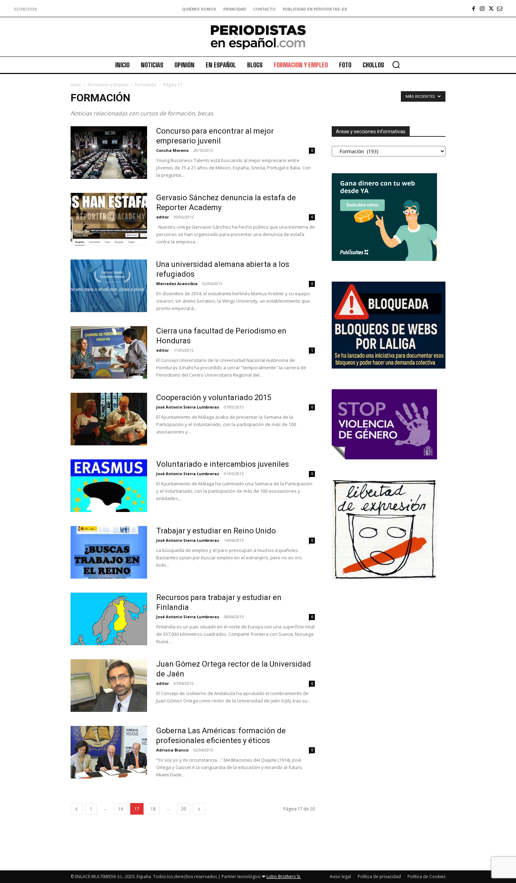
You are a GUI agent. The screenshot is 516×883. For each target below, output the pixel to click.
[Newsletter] (499, 8)
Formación (146, 85)
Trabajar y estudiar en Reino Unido (216, 530)
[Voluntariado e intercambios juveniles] (109, 485)
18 (153, 809)
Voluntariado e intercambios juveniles (222, 464)
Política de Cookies (426, 876)
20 (183, 809)
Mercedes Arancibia (177, 283)
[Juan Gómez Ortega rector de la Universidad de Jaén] (109, 685)
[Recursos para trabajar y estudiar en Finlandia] (109, 619)
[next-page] (199, 809)
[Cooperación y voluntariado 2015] (109, 419)
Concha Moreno (172, 150)
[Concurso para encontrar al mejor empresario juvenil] (109, 152)
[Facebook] (473, 8)
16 (120, 809)
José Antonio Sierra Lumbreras (187, 407)
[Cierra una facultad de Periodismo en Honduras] (109, 352)
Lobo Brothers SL (283, 876)
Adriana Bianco (172, 750)
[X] (491, 8)
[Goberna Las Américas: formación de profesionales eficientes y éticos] (109, 752)
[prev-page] (76, 809)
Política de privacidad (379, 876)
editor (162, 217)
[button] (396, 64)
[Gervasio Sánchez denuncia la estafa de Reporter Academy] (109, 219)
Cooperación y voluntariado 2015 (213, 397)
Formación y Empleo (108, 85)
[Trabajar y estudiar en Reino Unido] (109, 552)
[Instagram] (482, 8)
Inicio (76, 85)
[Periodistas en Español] (258, 36)
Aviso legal (340, 876)
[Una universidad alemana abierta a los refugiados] (109, 285)
